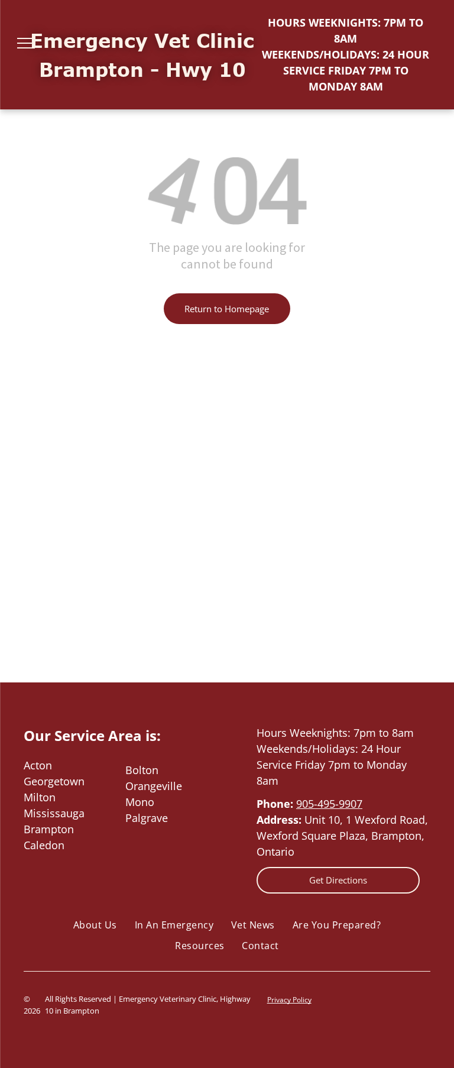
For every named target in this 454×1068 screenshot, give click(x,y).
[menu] (26, 43)
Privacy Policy (289, 1000)
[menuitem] (95, 925)
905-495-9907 (329, 804)
